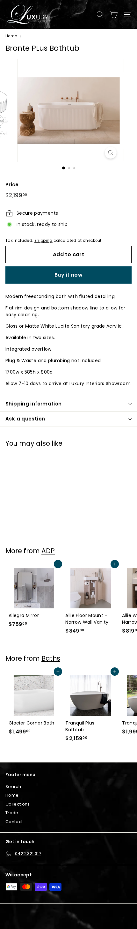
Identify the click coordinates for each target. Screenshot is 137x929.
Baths (50, 658)
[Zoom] (110, 153)
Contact (14, 822)
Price (12, 184)
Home (11, 36)
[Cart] (113, 14)
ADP (48, 550)
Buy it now (68, 275)
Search (13, 787)
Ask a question (25, 418)
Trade (11, 813)
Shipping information (33, 403)
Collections (17, 804)
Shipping (43, 240)
